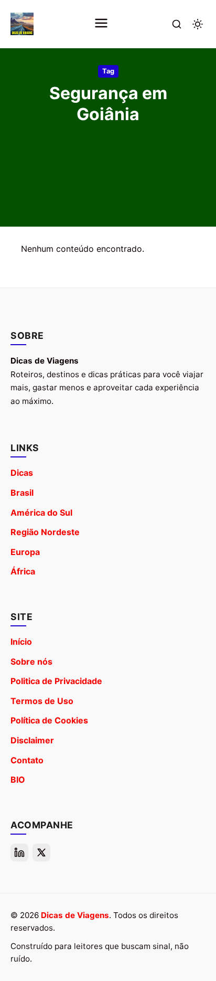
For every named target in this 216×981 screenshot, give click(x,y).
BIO (17, 779)
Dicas (21, 472)
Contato (27, 760)
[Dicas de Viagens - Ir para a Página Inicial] (22, 24)
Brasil (22, 492)
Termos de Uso (41, 701)
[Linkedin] (19, 852)
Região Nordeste (45, 532)
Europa (25, 552)
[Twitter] (41, 852)
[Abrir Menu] (101, 23)
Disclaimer (32, 740)
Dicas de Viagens (75, 915)
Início (21, 641)
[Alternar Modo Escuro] (198, 24)
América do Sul (41, 512)
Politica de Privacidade (56, 681)
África (22, 571)
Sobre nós (31, 661)
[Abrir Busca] (177, 24)
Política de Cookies (49, 720)
